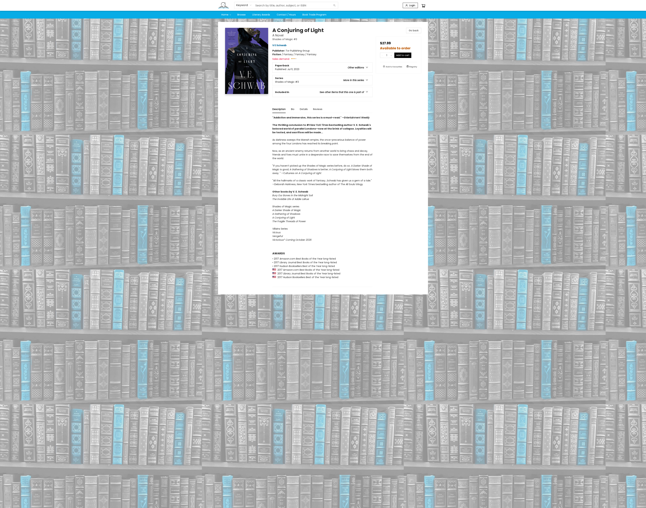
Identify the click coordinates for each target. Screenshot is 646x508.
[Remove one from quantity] (382, 55)
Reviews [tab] (317, 109)
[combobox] (244, 5)
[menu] (323, 15)
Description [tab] (279, 109)
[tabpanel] (322, 201)
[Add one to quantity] (391, 55)
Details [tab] (304, 109)
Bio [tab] (292, 109)
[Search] (334, 5)
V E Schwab (279, 45)
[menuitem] (226, 15)
